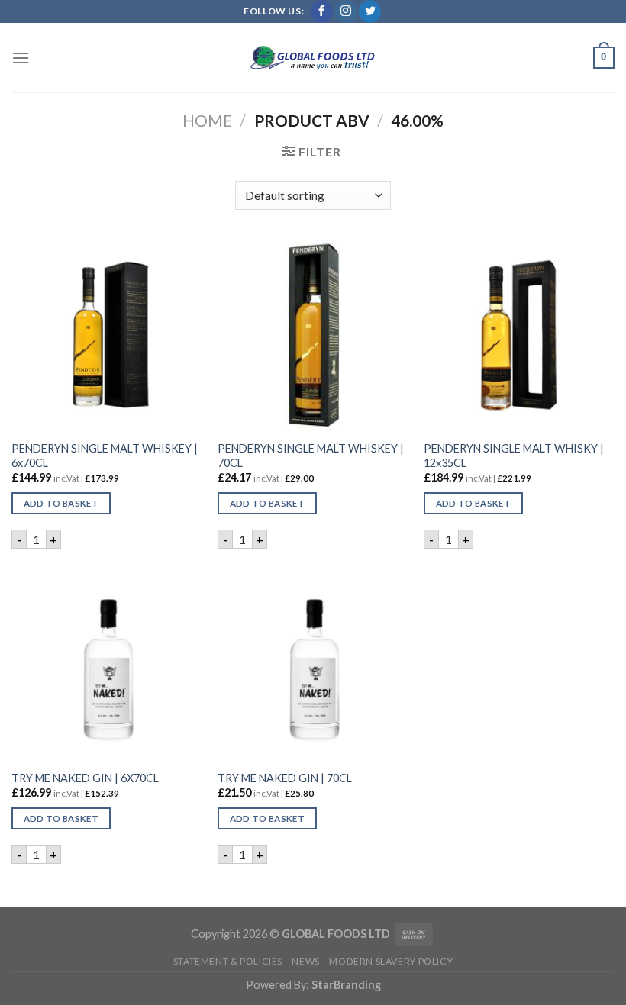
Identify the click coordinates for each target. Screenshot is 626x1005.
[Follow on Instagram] (345, 11)
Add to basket (61, 503)
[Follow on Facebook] (322, 11)
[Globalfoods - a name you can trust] (313, 58)
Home (207, 120)
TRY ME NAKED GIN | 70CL (285, 777)
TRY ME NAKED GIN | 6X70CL (85, 777)
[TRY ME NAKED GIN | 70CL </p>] (313, 664)
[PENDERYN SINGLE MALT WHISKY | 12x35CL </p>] (519, 335)
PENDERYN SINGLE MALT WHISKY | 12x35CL (514, 455)
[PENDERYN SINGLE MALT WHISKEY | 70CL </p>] (313, 335)
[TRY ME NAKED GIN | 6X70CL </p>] (106, 664)
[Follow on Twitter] (370, 11)
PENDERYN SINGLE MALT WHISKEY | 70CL (311, 455)
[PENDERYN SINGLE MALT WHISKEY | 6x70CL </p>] (106, 335)
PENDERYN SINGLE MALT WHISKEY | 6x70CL (104, 455)
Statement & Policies (227, 961)
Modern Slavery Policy (391, 961)
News (305, 961)
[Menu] (20, 57)
